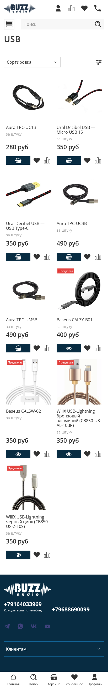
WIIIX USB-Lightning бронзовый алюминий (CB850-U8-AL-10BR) (79, 418)
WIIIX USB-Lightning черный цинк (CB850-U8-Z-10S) (27, 521)
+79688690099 (71, 609)
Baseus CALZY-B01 (75, 320)
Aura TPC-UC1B (21, 127)
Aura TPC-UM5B (21, 320)
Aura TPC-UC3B (72, 223)
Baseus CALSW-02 (23, 411)
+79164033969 (23, 604)
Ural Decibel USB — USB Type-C (25, 226)
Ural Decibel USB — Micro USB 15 (76, 129)
